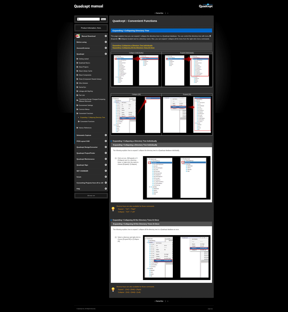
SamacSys (159, 13)
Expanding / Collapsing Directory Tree (92, 117)
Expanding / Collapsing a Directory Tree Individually (133, 45)
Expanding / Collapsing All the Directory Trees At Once (133, 48)
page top (210, 308)
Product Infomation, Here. (91, 28)
